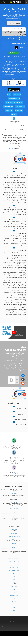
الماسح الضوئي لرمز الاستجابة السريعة (14, 102)
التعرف (8, 94)
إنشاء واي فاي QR (17, 94)
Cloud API (11, 148)
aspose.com (15, 18)
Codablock (14, 525)
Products (21, 626)
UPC (14, 517)
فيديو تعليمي (6, 125)
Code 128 (14, 529)
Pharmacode (14, 595)
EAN (14, 512)
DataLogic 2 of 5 (14, 561)
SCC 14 (14, 601)
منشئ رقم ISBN (18, 110)
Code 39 (14, 539)
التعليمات (14, 125)
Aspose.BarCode (7, 146)
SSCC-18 (14, 604)
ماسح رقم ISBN (9, 110)
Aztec (14, 522)
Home (25, 626)
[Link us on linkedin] (11, 621)
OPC (14, 592)
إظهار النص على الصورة (13, 38)
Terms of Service (13, 634)
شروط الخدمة (18, 57)
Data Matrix (14, 508)
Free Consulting (7, 626)
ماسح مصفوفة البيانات (8, 106)
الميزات (21, 129)
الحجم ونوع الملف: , (18, 43)
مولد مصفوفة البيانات (20, 106)
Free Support (15, 626)
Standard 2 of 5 (14, 570)
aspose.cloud (9, 18)
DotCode (14, 555)
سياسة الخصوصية (10, 57)
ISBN (14, 573)
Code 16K (14, 533)
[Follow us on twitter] (14, 621)
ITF (14, 582)
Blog (2, 626)
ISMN (14, 576)
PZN (14, 598)
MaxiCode (14, 586)
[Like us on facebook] (17, 621)
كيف (13, 129)
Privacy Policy (18, 634)
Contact (9, 634)
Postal (14, 547)
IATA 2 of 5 (14, 564)
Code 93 (14, 543)
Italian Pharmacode (14, 536)
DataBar (14, 502)
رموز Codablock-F (9, 74)
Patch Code (14, 607)
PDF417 (14, 498)
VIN (14, 610)
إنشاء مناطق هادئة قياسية (12, 40)
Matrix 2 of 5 (14, 567)
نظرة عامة (22, 125)
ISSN (14, 579)
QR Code (14, 494)
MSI (14, 589)
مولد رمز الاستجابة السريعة (14, 98)
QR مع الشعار (14, 114)
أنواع (5, 129)
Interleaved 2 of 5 (14, 558)
